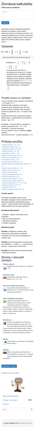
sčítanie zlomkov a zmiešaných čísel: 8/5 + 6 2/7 (16, 165)
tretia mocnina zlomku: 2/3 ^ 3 (12, 157)
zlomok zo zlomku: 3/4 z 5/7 (11, 185)
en (25, 423)
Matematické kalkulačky (11, 396)
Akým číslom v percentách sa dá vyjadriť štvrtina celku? (18, 341)
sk (31, 423)
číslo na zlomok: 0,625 (9, 172)
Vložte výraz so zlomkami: (10, 7)
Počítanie (6, 404)
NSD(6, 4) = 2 (25, 81)
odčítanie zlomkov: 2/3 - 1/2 (11, 147)
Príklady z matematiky (17, 400)
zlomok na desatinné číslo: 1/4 (12, 174)
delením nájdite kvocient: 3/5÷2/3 (13, 189)
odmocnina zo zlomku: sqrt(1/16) (13, 181)
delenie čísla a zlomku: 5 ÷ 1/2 (12, 168)
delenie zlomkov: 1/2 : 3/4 (10, 151)
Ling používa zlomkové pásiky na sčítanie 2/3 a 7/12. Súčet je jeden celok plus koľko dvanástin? (18, 289)
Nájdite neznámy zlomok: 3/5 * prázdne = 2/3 (18, 266)
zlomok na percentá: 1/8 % (11, 176)
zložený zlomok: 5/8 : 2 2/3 (11, 170)
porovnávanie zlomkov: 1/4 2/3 (12, 178)
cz (28, 423)
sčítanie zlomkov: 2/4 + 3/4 (11, 145)
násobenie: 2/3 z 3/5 (9, 187)
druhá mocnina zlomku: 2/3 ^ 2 (12, 155)
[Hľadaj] (32, 409)
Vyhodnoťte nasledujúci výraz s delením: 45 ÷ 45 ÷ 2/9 (15, 277)
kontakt (21, 423)
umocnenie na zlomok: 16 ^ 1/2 (12, 162)
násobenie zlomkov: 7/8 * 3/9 (11, 149)
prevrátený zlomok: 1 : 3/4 (10, 153)
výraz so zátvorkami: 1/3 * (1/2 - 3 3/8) (14, 183)
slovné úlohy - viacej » (9, 366)
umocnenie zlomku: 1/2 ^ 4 (11, 160)
